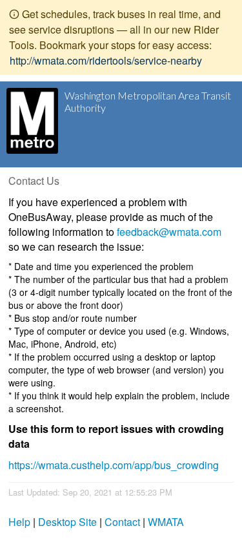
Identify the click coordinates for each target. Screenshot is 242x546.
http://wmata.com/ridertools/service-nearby (106, 60)
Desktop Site (67, 521)
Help (19, 521)
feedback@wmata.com (169, 231)
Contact (122, 521)
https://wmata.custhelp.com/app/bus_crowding (113, 464)
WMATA (166, 521)
